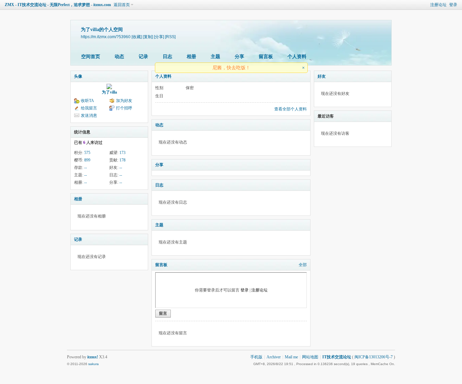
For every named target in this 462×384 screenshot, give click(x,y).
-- (85, 167)
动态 (119, 56)
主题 (215, 56)
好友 (322, 76)
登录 (453, 4)
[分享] (159, 36)
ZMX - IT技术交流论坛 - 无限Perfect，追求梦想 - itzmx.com (58, 4)
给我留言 (89, 108)
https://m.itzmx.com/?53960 (106, 36)
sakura (93, 364)
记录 (143, 56)
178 (122, 160)
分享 (239, 56)
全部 (303, 264)
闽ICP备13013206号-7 (373, 357)
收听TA (87, 100)
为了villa (109, 92)
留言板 (266, 56)
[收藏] (137, 36)
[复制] (148, 36)
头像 (78, 76)
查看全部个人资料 (290, 109)
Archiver (274, 357)
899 (87, 160)
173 (122, 152)
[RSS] (170, 36)
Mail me (291, 357)
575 (87, 152)
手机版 (256, 357)
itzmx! (92, 357)
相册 (191, 56)
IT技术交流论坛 (336, 357)
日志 (167, 56)
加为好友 (124, 100)
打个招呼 (124, 108)
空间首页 (90, 56)
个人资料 (296, 56)
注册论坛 (438, 4)
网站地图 (310, 357)
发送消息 (89, 115)
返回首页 (122, 4)
